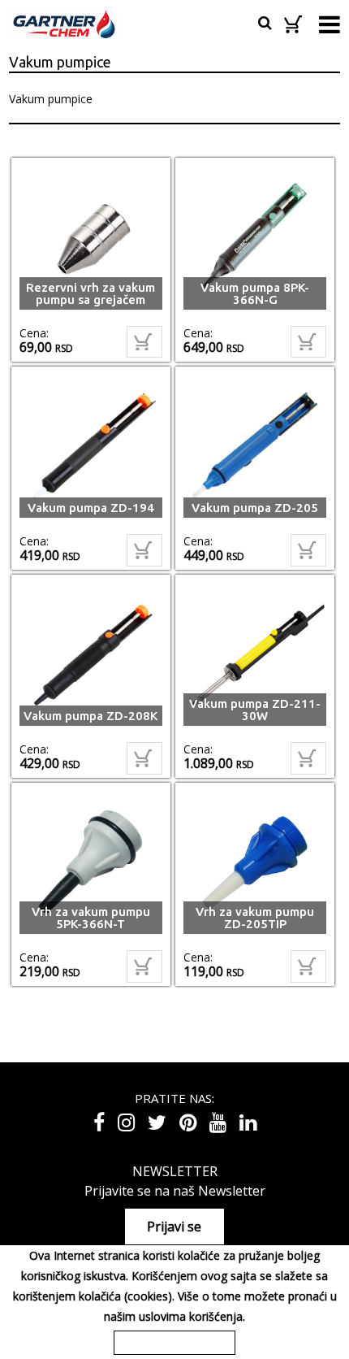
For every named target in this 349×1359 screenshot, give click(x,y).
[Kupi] (144, 342)
